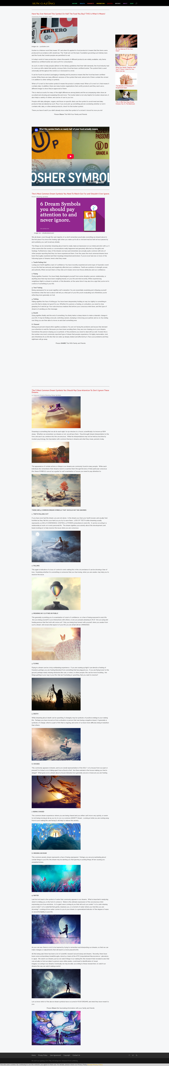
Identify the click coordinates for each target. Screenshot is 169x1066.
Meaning (39, 196)
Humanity (90, 3)
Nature (74, 3)
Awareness (35, 16)
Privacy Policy (42, 1055)
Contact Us (76, 1055)
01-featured (35, 395)
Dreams (42, 395)
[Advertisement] (67, 121)
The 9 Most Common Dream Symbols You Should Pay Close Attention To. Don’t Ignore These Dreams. (70, 391)
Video (50, 16)
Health (82, 3)
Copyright (66, 1055)
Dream (34, 196)
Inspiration (101, 3)
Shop (131, 3)
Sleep (53, 395)
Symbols (45, 16)
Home (34, 1055)
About (125, 3)
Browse (117, 3)
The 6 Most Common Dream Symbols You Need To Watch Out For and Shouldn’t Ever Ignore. (70, 193)
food (40, 16)
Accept (90, 1065)
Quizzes (110, 3)
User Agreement (55, 1055)
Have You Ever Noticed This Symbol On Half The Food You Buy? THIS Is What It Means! (68, 13)
